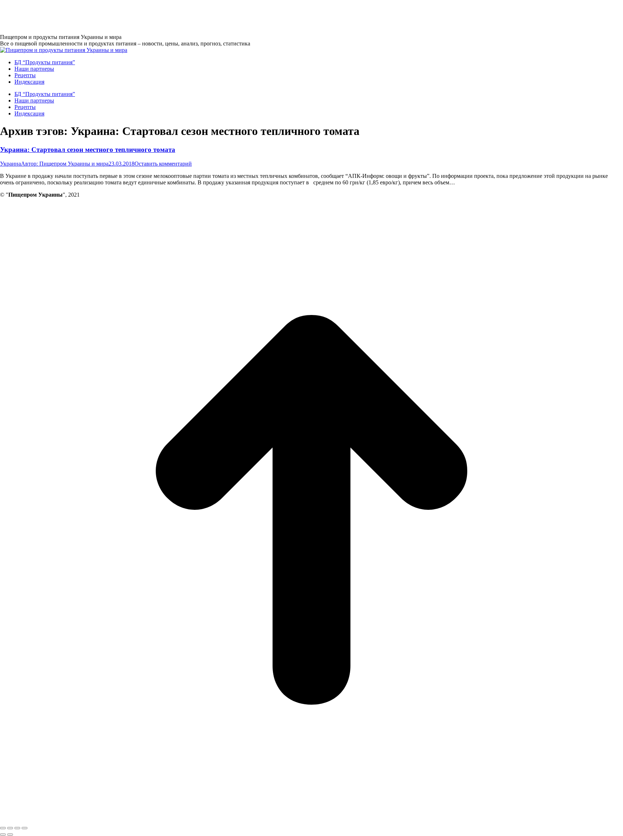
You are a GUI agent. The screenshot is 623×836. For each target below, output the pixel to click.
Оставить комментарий (163, 164)
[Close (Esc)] (3, 828)
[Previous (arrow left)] (3, 834)
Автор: (65, 164)
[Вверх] (311, 820)
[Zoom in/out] (24, 828)
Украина (10, 164)
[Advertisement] (131, 16)
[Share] (10, 828)
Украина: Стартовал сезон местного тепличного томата (87, 149)
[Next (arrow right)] (10, 834)
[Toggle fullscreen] (17, 828)
